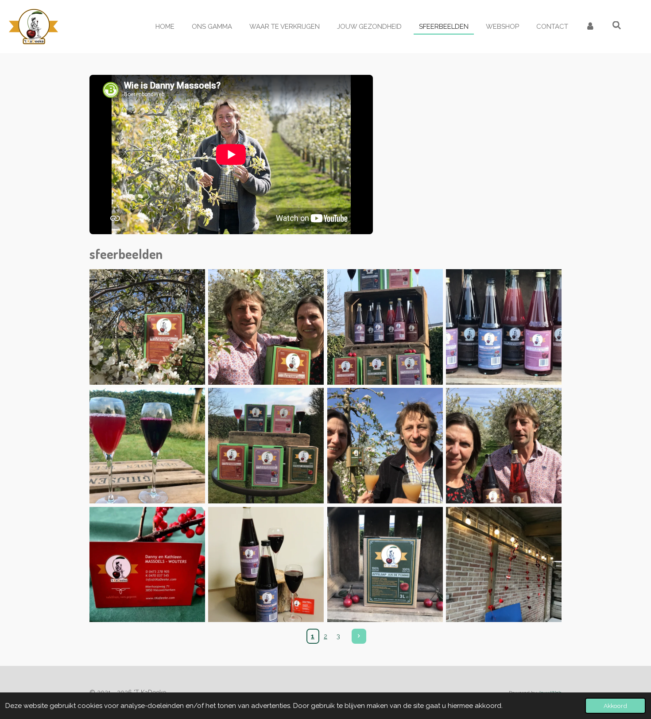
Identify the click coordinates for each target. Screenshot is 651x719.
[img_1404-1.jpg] (266, 445)
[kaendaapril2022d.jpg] (266, 326)
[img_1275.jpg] (266, 564)
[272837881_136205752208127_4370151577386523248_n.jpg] (385, 326)
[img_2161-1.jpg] (147, 326)
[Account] (590, 26)
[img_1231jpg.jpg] (147, 564)
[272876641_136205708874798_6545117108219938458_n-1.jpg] (503, 326)
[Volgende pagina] (359, 636)
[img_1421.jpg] (385, 564)
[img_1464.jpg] (503, 564)
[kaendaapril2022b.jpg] (385, 445)
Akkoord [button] (615, 705)
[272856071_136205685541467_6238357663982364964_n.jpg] (147, 445)
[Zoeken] (617, 25)
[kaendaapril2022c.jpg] (503, 445)
